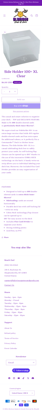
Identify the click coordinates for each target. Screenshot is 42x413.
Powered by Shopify (32, 409)
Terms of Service (11, 338)
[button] (4, 15)
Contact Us (9, 285)
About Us (8, 328)
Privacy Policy (10, 343)
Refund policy (10, 333)
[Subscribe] (33, 362)
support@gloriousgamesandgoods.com (21, 280)
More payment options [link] (21, 111)
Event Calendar (10, 348)
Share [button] (6, 237)
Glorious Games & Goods (16, 409)
